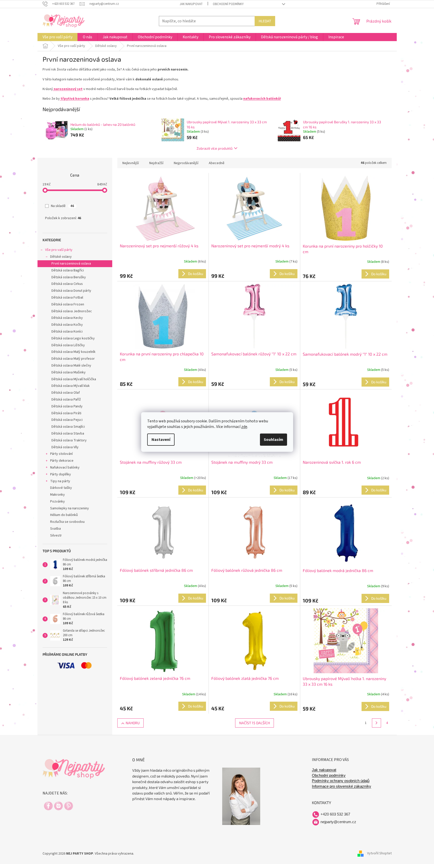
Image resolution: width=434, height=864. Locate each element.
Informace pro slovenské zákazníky (341, 786)
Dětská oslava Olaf (65, 392)
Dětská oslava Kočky (67, 324)
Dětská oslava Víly (65, 447)
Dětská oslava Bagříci (67, 270)
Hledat (265, 21)
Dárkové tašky (61, 487)
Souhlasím (273, 439)
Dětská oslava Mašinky (68, 372)
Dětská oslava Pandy (67, 406)
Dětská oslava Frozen (67, 304)
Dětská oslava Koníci (67, 331)
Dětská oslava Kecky (67, 317)
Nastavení (161, 439)
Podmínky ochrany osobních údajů (340, 781)
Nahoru (133, 723)
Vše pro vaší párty (58, 249)
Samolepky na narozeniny (69, 508)
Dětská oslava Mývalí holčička (73, 379)
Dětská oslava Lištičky (68, 345)
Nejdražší (156, 163)
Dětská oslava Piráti (66, 413)
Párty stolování (61, 453)
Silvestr (56, 535)
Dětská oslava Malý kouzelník (73, 351)
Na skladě (62, 206)
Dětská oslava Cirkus (67, 283)
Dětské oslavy (61, 256)
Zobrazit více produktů (215, 148)
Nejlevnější (130, 163)
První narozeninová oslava (71, 263)
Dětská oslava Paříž (66, 399)
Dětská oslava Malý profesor (73, 358)
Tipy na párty (60, 481)
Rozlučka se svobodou (67, 521)
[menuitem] (57, 37)
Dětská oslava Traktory (69, 440)
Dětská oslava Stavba (67, 433)
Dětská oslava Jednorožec (71, 311)
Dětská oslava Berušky (68, 277)
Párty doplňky (60, 474)
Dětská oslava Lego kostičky (73, 338)
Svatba (55, 528)
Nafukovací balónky (65, 467)
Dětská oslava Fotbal (67, 297)
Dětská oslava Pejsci (67, 419)
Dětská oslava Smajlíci (68, 426)
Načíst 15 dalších (254, 723)
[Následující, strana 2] (376, 723)
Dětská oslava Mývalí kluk (70, 385)
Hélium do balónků (64, 514)
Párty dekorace (61, 460)
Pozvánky (57, 501)
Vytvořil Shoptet (379, 853)
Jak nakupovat (191, 4)
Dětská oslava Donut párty (71, 290)
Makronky (57, 494)
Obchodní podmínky (228, 4)
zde (244, 426)
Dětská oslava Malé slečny (71, 365)
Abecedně (216, 163)
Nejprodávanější (186, 163)
